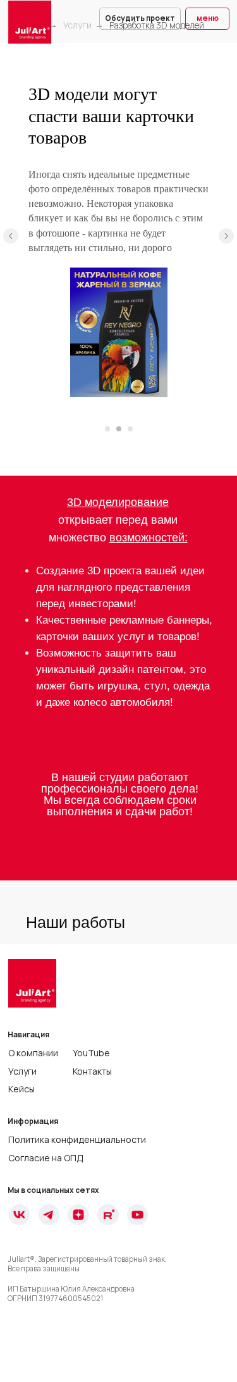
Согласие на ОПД (45, 1158)
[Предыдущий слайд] (10, 236)
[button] (140, 19)
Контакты (92, 1071)
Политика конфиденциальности (77, 1139)
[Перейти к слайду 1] (107, 428)
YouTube (91, 1053)
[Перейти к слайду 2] (118, 428)
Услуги (77, 25)
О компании (33, 1053)
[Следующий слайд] (226, 236)
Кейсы (21, 1089)
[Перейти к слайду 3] (130, 428)
